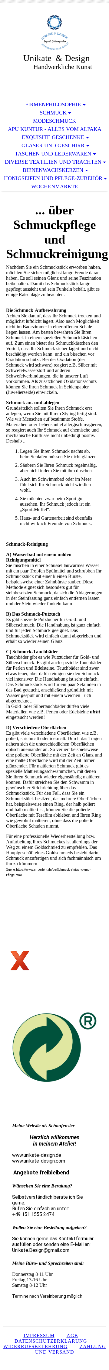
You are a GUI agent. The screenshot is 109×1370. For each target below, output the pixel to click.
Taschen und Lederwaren (53, 154)
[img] (54, 32)
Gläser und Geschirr (52, 145)
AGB (72, 1335)
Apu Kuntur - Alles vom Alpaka (54, 129)
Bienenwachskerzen (53, 170)
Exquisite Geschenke (53, 137)
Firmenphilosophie (53, 104)
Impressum (39, 1335)
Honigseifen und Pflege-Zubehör (53, 178)
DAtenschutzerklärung (51, 1341)
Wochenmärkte (54, 186)
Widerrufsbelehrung (35, 1346)
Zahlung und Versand (70, 1349)
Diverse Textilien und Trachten (53, 162)
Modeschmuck (54, 121)
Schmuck (53, 113)
